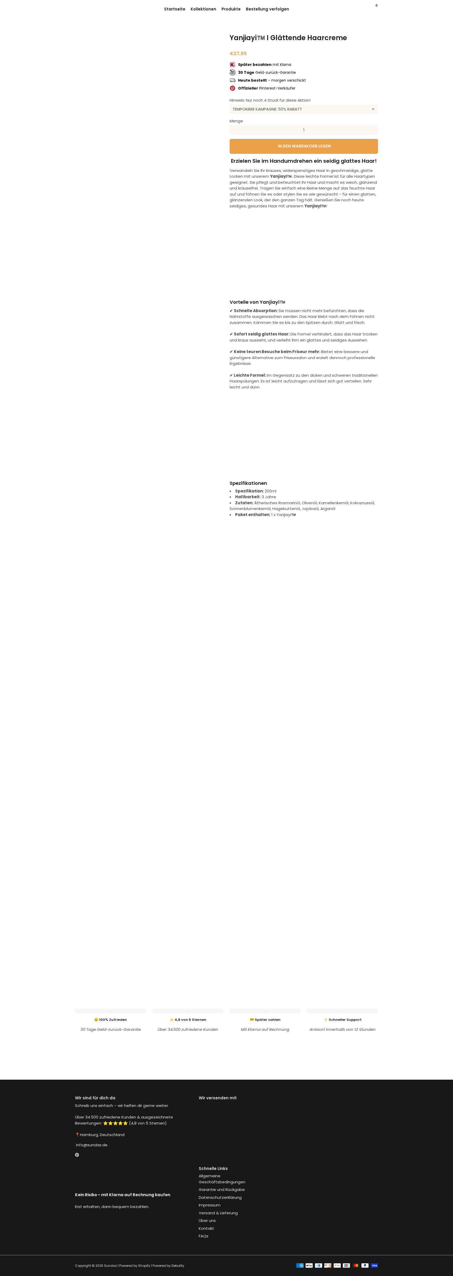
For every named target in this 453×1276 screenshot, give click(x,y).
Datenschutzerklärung (220, 1197)
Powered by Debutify (168, 1265)
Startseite (174, 9)
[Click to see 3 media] (137, 966)
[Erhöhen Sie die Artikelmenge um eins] (373, 130)
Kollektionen (203, 9)
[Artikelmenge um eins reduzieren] (234, 130)
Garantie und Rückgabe (222, 1189)
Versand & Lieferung (218, 1213)
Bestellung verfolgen (267, 9)
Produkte (231, 9)
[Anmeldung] (366, 9)
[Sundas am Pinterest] (77, 1155)
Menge (236, 121)
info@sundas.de (91, 1145)
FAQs (203, 1236)
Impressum (209, 1205)
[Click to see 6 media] (212, 966)
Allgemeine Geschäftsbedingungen (222, 1179)
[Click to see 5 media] (187, 966)
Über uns (207, 1220)
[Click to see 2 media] (111, 966)
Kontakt (206, 1228)
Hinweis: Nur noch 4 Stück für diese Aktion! (270, 100)
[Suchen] (372, 9)
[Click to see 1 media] (86, 966)
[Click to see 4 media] (162, 966)
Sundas (110, 1265)
